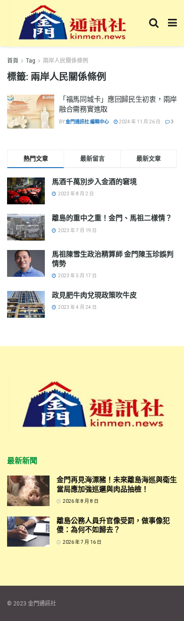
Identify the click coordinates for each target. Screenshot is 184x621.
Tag (30, 60)
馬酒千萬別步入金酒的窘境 (94, 181)
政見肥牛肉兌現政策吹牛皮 (94, 295)
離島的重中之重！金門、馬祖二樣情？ (112, 218)
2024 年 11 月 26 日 (139, 121)
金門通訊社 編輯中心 (87, 121)
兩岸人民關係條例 (65, 60)
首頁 (12, 60)
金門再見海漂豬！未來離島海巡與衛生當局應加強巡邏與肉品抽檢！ (117, 484)
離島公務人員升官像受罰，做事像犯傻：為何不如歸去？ (113, 525)
